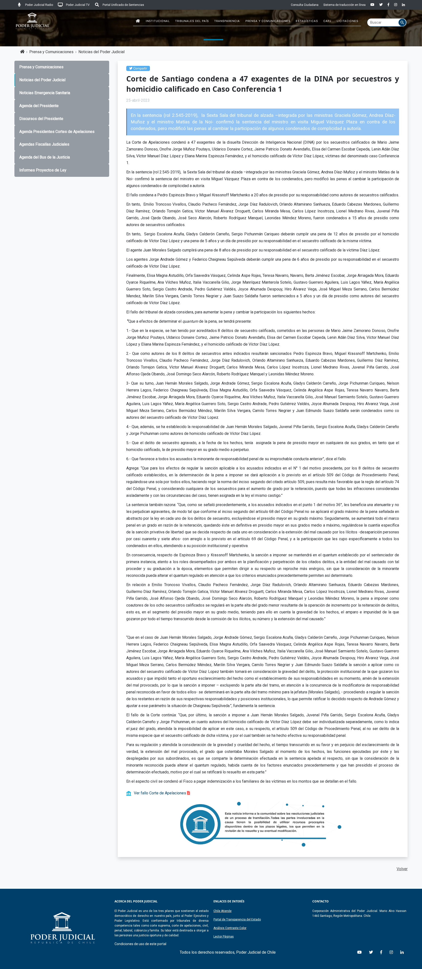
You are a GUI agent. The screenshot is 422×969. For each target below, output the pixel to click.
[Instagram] (396, 5)
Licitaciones (347, 21)
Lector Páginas (223, 936)
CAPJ (327, 21)
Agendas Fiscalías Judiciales (44, 144)
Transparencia (227, 21)
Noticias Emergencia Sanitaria (44, 92)
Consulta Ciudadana (304, 5)
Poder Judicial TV (77, 5)
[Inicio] (138, 21)
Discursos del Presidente (41, 118)
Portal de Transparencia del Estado (237, 919)
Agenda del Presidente (39, 105)
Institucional (158, 21)
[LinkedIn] (403, 5)
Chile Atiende (222, 911)
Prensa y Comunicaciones (267, 21)
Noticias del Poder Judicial (101, 52)
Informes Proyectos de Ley (42, 170)
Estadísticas (307, 21)
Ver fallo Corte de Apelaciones (160, 793)
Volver (402, 869)
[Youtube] (372, 5)
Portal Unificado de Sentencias (123, 5)
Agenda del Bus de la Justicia (44, 157)
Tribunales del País (192, 21)
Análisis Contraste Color (229, 928)
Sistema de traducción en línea (344, 5)
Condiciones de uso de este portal (140, 944)
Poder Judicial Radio (38, 5)
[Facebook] (388, 5)
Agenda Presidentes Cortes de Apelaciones (57, 131)
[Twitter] (381, 5)
